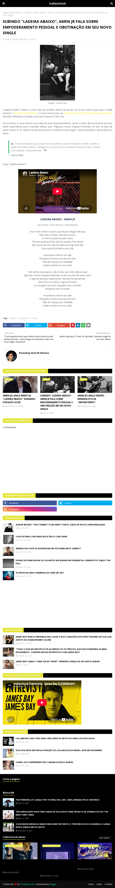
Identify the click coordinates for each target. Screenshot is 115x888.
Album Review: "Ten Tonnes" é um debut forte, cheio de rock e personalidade (60, 524)
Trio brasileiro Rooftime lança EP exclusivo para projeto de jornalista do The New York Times (62, 813)
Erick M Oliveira (12, 39)
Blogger (53, 884)
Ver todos (104, 837)
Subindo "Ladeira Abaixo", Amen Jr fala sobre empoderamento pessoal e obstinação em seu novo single (56, 402)
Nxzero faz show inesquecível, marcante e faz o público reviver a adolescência (55, 867)
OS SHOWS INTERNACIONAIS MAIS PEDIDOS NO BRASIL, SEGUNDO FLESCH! (18, 865)
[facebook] (30, 503)
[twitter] (85, 503)
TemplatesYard (27, 884)
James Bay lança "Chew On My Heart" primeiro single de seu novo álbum (58, 661)
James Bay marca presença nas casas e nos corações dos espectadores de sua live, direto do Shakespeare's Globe (64, 638)
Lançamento (24, 318)
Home (91, 884)
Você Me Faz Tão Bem (25, 113)
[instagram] (30, 509)
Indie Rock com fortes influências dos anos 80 (88, 113)
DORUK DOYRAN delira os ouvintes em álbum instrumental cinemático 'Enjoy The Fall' (63, 562)
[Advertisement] (57, 604)
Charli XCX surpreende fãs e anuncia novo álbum (44, 762)
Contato (108, 884)
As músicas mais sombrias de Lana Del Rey (40, 572)
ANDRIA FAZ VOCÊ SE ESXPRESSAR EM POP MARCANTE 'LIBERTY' (48, 548)
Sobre (99, 884)
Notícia (19, 12)
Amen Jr (13, 318)
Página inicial (8, 12)
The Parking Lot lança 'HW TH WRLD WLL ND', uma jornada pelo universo (57, 799)
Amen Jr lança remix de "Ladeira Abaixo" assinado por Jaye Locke (19, 399)
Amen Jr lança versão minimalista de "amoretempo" (91, 399)
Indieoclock (57, 3)
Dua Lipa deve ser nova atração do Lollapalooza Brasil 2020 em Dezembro (59, 750)
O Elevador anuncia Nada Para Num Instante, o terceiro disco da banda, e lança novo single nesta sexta (63, 826)
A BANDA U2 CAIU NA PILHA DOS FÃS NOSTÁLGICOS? (93, 863)
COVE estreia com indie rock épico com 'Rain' (41, 536)
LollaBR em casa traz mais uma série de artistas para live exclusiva (55, 738)
